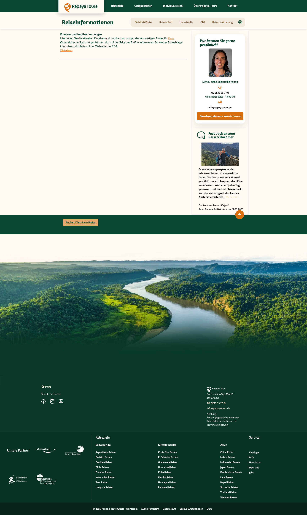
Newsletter (255, 462)
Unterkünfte (186, 22)
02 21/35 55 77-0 (216, 403)
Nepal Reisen (227, 482)
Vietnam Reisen (228, 497)
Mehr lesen (232, 197)
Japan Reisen (227, 467)
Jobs (251, 472)
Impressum (132, 508)
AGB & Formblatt (150, 508)
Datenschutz (169, 508)
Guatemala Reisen (167, 462)
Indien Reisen (227, 457)
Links (209, 508)
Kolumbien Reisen (105, 477)
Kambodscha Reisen (231, 472)
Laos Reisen (226, 477)
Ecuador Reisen (104, 472)
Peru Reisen (102, 482)
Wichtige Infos (217, 222)
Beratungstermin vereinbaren (220, 116)
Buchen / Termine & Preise (80, 222)
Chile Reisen (102, 467)
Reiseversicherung (222, 22)
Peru (171, 38)
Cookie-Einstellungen (191, 508)
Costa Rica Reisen (167, 452)
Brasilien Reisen (104, 462)
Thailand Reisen (228, 492)
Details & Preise (143, 22)
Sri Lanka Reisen (229, 487)
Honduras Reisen (167, 467)
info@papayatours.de (220, 107)
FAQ (202, 22)
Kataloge (254, 452)
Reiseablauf (165, 22)
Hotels (187, 222)
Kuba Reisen (164, 472)
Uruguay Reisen (104, 487)
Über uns (46, 386)
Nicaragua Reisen (167, 482)
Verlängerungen (156, 222)
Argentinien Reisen (106, 452)
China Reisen (227, 452)
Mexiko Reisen (166, 477)
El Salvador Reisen (168, 457)
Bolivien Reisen (104, 457)
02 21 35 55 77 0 (220, 92)
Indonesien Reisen (230, 462)
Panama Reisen (166, 487)
